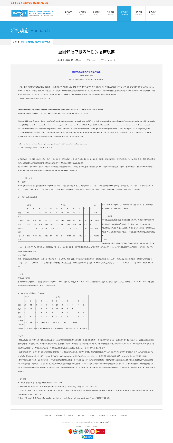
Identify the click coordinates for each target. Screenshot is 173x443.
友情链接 (102, 415)
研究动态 (124, 13)
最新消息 (96, 13)
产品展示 (110, 13)
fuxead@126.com (31, 147)
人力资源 (91, 415)
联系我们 (152, 13)
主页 (22, 42)
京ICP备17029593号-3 (103, 422)
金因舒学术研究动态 (42, 42)
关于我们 (82, 13)
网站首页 (68, 13)
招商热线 (138, 13)
